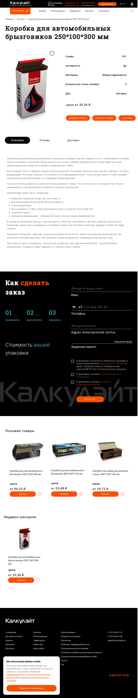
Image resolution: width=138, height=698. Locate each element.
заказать (23, 494)
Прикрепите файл (123, 341)
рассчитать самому (104, 118)
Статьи (64, 660)
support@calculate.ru (88, 5)
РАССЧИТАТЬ (90, 399)
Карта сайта (38, 648)
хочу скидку (127, 118)
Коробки (42, 11)
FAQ (62, 665)
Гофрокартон (75, 11)
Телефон (78, 314)
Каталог (21, 19)
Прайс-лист (38, 644)
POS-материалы (58, 11)
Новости (9, 640)
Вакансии (9, 644)
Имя (74, 295)
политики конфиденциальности (93, 383)
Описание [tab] (17, 140)
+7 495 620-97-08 (115, 636)
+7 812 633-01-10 (115, 632)
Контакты (89, 11)
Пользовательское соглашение (74, 648)
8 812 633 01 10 (72, 3)
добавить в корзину (77, 118)
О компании (103, 11)
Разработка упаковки (70, 636)
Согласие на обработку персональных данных (81, 652)
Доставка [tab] (73, 140)
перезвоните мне (107, 4)
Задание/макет (84, 347)
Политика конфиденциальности (75, 644)
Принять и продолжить (32, 688)
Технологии (66, 640)
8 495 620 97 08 (72, 5)
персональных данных (112, 363)
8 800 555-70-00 (88, 3)
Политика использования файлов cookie (79, 656)
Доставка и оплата (13, 636)
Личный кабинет (68, 632)
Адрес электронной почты (93, 332)
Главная (9, 19)
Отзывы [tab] (45, 140)
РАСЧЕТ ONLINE (18, 11)
